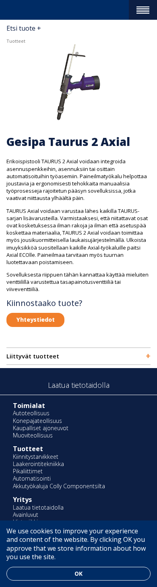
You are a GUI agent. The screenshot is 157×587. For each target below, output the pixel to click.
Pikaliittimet (28, 471)
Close (4, 21)
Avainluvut (25, 514)
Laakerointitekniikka (38, 464)
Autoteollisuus (31, 413)
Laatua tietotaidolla (38, 507)
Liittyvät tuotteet (78, 356)
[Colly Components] (21, 10)
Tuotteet (15, 41)
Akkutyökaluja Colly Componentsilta (59, 486)
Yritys (22, 499)
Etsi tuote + (23, 28)
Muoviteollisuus (33, 435)
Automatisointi (32, 478)
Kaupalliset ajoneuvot (40, 428)
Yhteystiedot (36, 319)
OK (78, 573)
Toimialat (29, 405)
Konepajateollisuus (37, 421)
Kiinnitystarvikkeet (35, 456)
